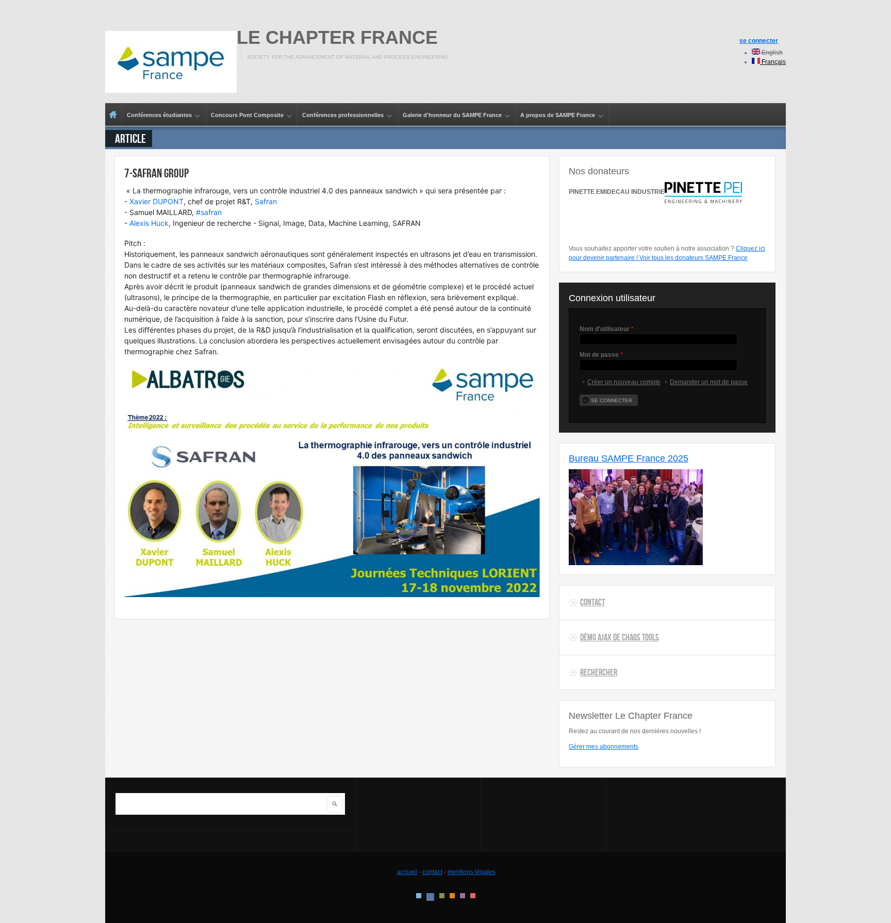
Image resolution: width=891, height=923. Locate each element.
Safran (266, 201)
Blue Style (430, 897)
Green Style (441, 895)
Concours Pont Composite (245, 115)
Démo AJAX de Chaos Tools (619, 637)
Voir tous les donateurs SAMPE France (693, 257)
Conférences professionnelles (341, 115)
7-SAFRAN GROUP (156, 173)
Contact (592, 602)
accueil (407, 872)
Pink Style (462, 895)
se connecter (758, 40)
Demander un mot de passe (709, 382)
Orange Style (452, 895)
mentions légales (472, 872)
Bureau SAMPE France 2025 (628, 458)
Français (773, 61)
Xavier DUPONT (156, 201)
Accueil (113, 114)
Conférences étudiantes (157, 115)
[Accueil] (171, 62)
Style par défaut (418, 895)
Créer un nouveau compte (624, 382)
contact (432, 872)
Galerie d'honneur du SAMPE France (450, 115)
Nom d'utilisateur (607, 329)
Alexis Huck (149, 223)
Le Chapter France (337, 37)
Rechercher (598, 672)
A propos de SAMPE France (555, 115)
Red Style (472, 895)
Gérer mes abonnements (603, 746)
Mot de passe (601, 354)
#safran (209, 212)
